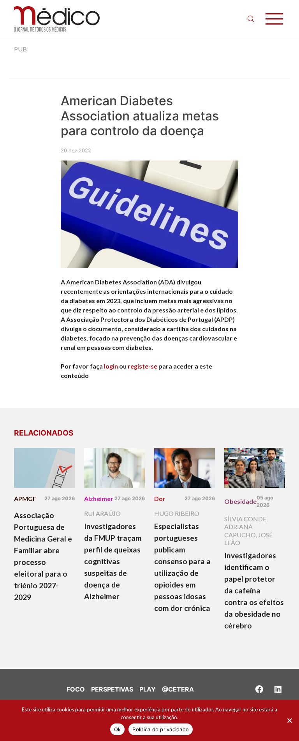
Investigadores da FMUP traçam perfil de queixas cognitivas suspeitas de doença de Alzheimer (113, 561)
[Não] (289, 720)
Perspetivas (112, 689)
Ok (117, 729)
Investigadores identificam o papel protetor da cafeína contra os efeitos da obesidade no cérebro (254, 590)
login (111, 366)
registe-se (142, 366)
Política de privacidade (160, 729)
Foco (76, 689)
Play (147, 689)
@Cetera (178, 689)
